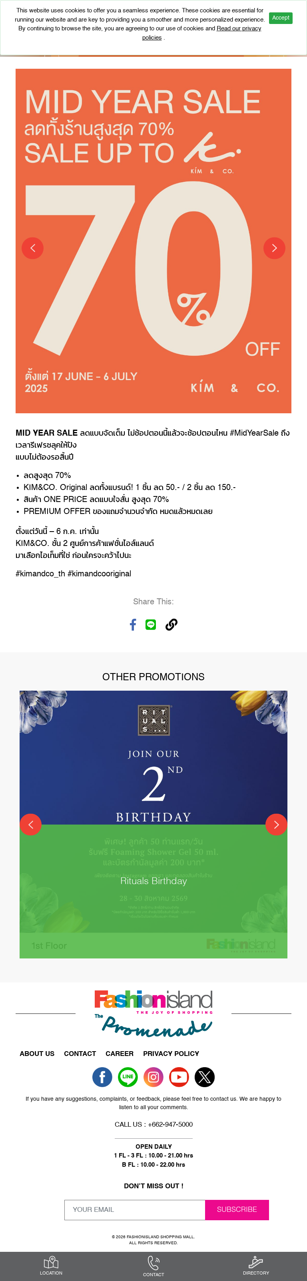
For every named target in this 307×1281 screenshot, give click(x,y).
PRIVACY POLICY (171, 1054)
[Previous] (33, 248)
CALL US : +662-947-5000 (154, 1125)
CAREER (120, 1054)
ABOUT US (37, 1054)
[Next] (274, 248)
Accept (280, 18)
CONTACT (80, 1054)
